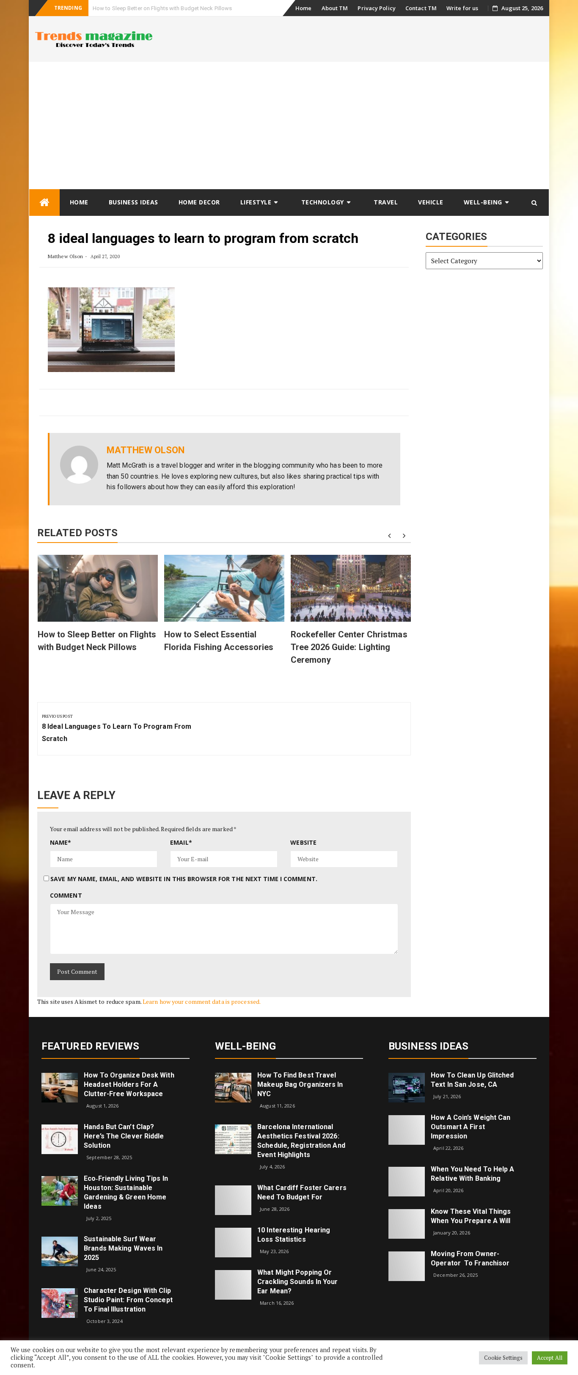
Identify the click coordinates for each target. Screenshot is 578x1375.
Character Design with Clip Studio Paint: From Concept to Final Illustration (128, 1300)
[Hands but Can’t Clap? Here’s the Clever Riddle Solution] (59, 1139)
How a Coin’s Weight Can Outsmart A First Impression (470, 1126)
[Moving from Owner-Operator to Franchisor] (406, 1266)
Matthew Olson (65, 256)
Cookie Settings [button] (503, 1357)
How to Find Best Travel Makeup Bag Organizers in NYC (300, 1084)
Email (181, 842)
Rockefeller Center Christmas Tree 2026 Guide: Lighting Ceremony (349, 647)
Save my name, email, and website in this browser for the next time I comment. (183, 879)
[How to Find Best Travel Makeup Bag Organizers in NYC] (233, 1087)
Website (303, 842)
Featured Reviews (90, 1046)
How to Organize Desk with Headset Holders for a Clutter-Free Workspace (129, 1084)
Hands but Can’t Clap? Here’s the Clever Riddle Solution (124, 1136)
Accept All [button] (549, 1357)
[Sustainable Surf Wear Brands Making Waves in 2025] (59, 1251)
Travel (386, 202)
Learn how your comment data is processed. (202, 1001)
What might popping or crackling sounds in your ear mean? (297, 1281)
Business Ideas (133, 202)
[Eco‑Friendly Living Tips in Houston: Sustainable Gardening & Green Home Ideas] (59, 1190)
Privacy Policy (376, 8)
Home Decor (199, 202)
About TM (335, 8)
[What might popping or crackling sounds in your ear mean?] (233, 1284)
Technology (322, 202)
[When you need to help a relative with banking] (406, 1181)
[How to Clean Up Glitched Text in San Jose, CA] (406, 1087)
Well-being (483, 202)
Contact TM (421, 8)
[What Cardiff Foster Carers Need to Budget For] (233, 1199)
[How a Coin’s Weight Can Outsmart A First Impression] (406, 1129)
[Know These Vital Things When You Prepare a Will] (406, 1223)
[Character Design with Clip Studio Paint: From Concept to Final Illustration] (59, 1302)
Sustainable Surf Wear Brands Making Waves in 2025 (123, 1248)
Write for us (462, 8)
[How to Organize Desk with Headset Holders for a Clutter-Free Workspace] (59, 1087)
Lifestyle (256, 202)
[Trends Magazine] (44, 202)
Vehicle (430, 202)
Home (303, 8)
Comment (66, 895)
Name (61, 842)
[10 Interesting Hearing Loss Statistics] (233, 1241)
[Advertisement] (289, 125)
